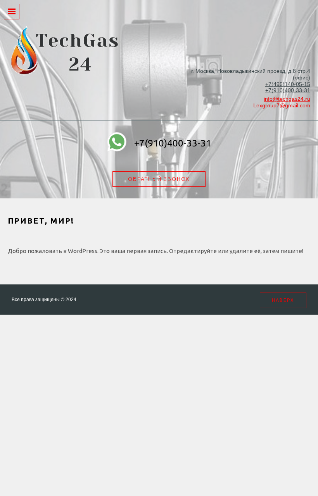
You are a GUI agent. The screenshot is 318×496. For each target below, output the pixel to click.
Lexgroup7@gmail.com (281, 105)
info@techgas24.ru (287, 99)
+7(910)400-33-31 (287, 90)
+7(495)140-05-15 (287, 84)
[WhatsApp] (116, 143)
